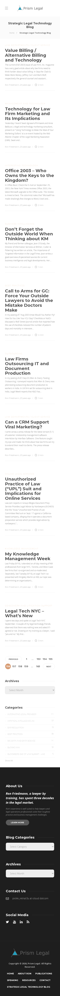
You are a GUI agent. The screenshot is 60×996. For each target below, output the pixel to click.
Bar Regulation (31, 727)
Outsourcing (13, 353)
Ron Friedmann (12, 85)
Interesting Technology (21, 165)
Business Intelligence (20, 224)
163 (38, 666)
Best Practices (15, 285)
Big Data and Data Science (31, 740)
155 (50, 659)
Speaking (12, 980)
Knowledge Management (21, 548)
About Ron (24, 973)
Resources (29, 980)
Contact (45, 980)
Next (48, 666)
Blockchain (31, 747)
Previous (13, 659)
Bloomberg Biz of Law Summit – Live (31, 754)
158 (20, 666)
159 (26, 666)
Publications (43, 973)
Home (11, 33)
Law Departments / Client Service (27, 45)
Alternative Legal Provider (31, 714)
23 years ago (25, 85)
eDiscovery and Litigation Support (28, 606)
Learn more (17, 822)
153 (38, 659)
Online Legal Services (19, 474)
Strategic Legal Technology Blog (28, 987)
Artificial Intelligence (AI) (31, 720)
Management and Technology (25, 103)
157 (14, 666)
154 (44, 659)
